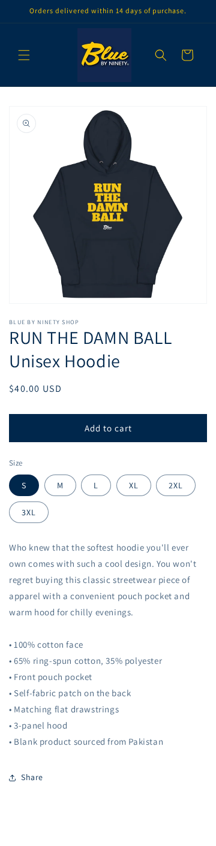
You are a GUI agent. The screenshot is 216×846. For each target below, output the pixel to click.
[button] (24, 55)
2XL (176, 485)
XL (134, 485)
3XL (29, 512)
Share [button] (32, 777)
